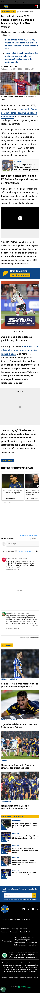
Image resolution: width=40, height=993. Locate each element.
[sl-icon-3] (28, 909)
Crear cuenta (33, 535)
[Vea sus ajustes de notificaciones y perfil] (37, 551)
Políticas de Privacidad (9, 932)
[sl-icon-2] (23, 909)
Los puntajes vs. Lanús (28, 2)
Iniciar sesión (24, 535)
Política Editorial (24, 932)
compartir (26, 569)
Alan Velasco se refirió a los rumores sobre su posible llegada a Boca (19, 350)
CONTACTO (26, 919)
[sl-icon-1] (19, 909)
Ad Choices (5, 929)
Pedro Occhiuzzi (10, 66)
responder (9, 569)
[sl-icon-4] (33, 909)
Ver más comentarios (20, 275)
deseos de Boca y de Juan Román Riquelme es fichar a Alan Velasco (19, 113)
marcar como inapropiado (33, 571)
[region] (20, 587)
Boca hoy (15, 2)
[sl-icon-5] (37, 909)
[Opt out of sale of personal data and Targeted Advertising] (3, 989)
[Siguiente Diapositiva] (38, 486)
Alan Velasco (7, 461)
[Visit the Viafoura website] (34, 637)
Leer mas (35, 625)
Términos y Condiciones (29, 899)
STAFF (17, 919)
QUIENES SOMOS (7, 919)
